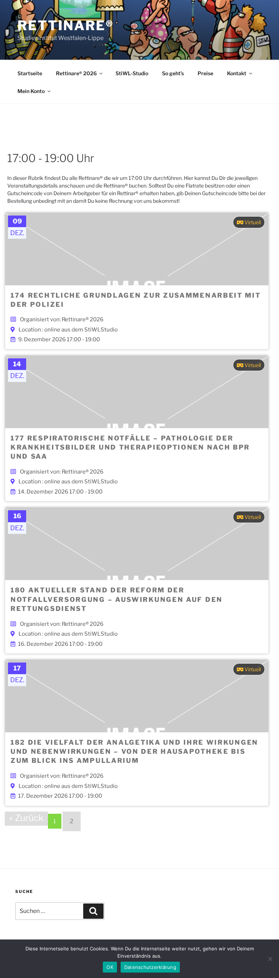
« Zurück (26, 818)
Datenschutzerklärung (150, 967)
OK (109, 967)
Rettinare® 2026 (76, 73)
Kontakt (236, 73)
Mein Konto (31, 91)
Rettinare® (65, 25)
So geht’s (173, 73)
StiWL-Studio (132, 73)
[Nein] (270, 958)
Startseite (29, 73)
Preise (205, 73)
